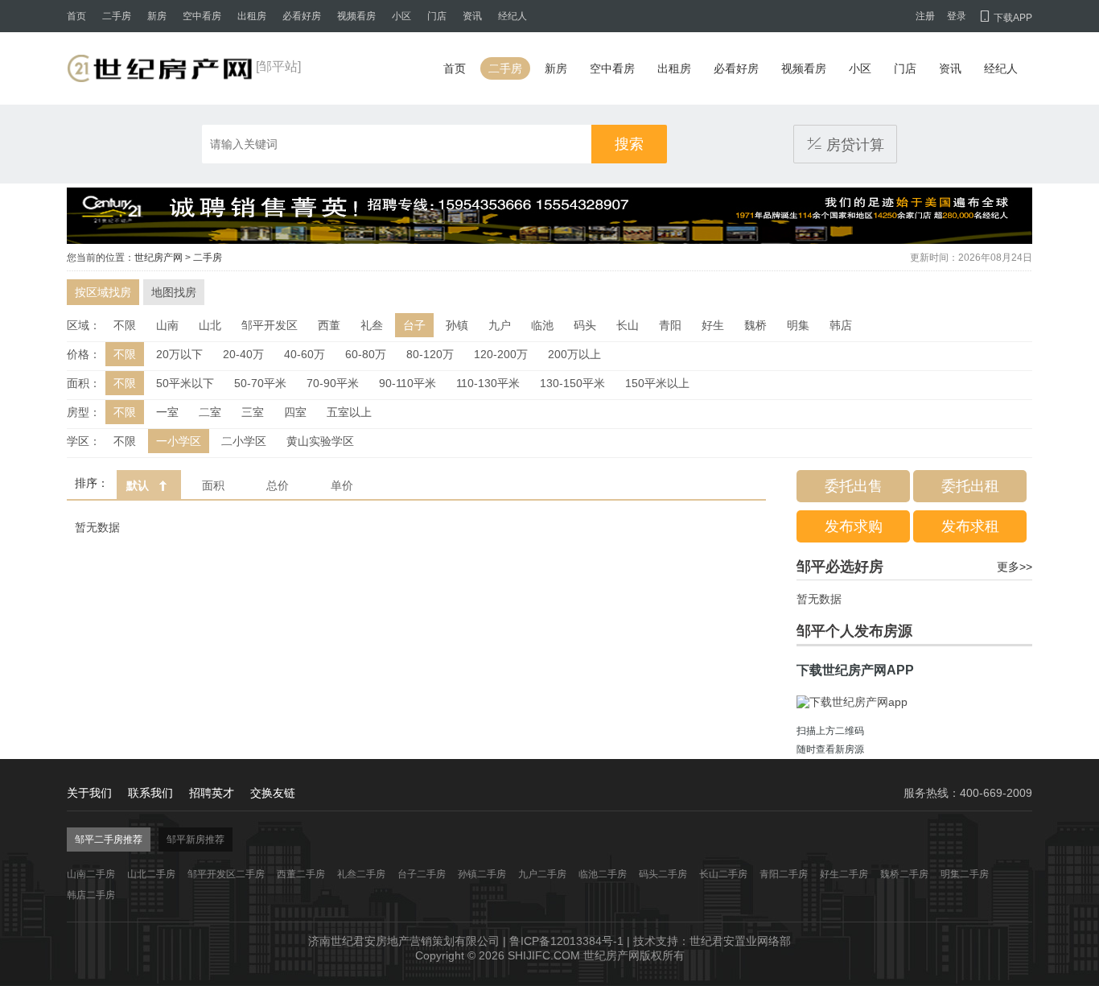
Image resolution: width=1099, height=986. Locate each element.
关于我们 (89, 792)
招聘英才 (211, 792)
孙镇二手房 (482, 874)
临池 (542, 325)
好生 (713, 325)
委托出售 (854, 486)
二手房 (116, 16)
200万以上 (574, 354)
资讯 (472, 16)
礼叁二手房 (361, 874)
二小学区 (243, 441)
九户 (499, 325)
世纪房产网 (158, 257)
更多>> (1014, 566)
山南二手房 (91, 874)
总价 (277, 485)
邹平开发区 (269, 325)
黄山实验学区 (320, 441)
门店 (437, 16)
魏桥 (755, 325)
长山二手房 (723, 874)
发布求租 (970, 526)
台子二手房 (421, 874)
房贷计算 (845, 144)
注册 (925, 16)
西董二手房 (301, 874)
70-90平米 (333, 383)
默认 (137, 485)
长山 (627, 325)
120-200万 (501, 354)
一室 (167, 412)
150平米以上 (657, 383)
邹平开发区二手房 (226, 874)
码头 (585, 325)
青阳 (670, 325)
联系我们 (150, 792)
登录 (956, 16)
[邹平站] (278, 66)
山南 (167, 325)
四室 (295, 412)
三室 (252, 412)
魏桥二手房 (904, 874)
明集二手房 (965, 874)
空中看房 (202, 16)
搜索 (629, 144)
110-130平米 (488, 383)
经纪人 (512, 16)
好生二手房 (844, 874)
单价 (342, 485)
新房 (157, 16)
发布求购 (854, 526)
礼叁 (371, 325)
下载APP (1005, 17)
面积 (213, 485)
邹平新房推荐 (195, 839)
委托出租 (970, 486)
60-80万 (365, 354)
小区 (401, 16)
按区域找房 (103, 292)
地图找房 (173, 292)
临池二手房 (602, 874)
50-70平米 (260, 383)
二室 (210, 412)
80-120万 (430, 354)
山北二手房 (151, 874)
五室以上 (349, 412)
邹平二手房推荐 (108, 839)
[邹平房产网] (159, 68)
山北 (210, 325)
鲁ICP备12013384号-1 (566, 940)
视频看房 (356, 16)
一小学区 (178, 441)
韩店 (840, 325)
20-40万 (243, 354)
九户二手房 (542, 874)
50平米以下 (185, 383)
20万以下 (179, 354)
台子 (414, 325)
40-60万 (304, 354)
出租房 (251, 16)
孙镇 (457, 325)
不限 (124, 325)
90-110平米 (407, 383)
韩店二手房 (91, 895)
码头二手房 (663, 874)
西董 (329, 325)
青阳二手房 (783, 874)
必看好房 (301, 16)
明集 (798, 325)
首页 (76, 16)
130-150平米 (572, 383)
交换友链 (272, 792)
